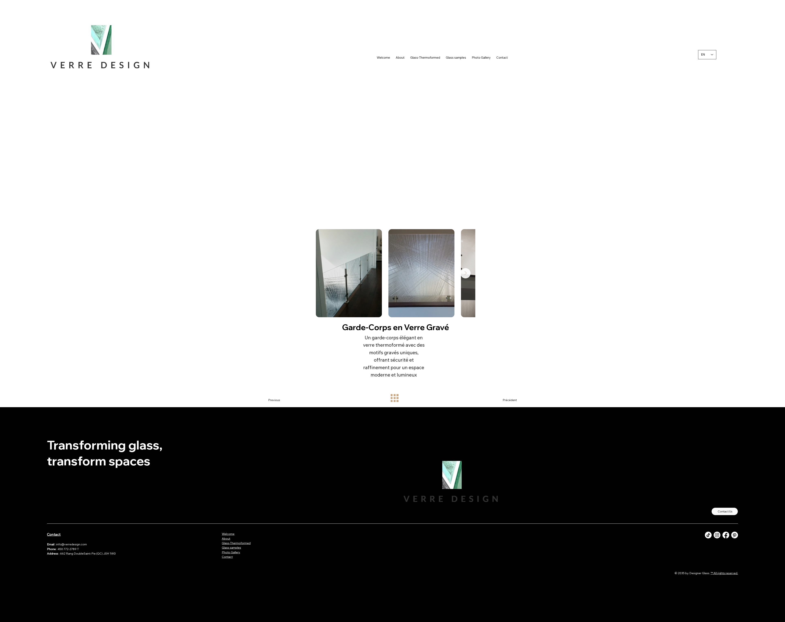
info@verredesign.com (71, 544)
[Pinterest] (734, 535)
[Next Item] (465, 273)
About (226, 538)
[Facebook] (725, 535)
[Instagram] (717, 535)
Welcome (228, 534)
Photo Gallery (231, 552)
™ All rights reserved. (724, 573)
